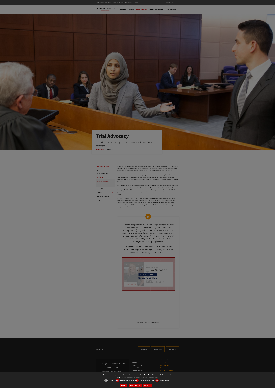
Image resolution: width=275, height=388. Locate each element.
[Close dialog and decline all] (274, 373)
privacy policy (154, 377)
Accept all (147, 385)
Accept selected (135, 385)
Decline (123, 385)
